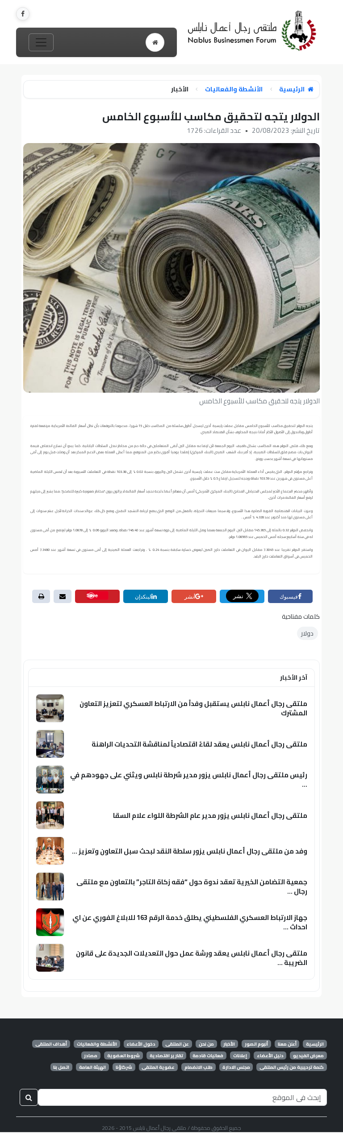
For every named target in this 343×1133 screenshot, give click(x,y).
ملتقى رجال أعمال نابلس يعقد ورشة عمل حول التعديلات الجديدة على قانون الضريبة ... (191, 958)
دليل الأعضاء (270, 1055)
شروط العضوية (123, 1055)
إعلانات (240, 1055)
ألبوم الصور (256, 1044)
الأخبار (229, 1044)
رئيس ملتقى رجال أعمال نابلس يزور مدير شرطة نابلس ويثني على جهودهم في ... (188, 779)
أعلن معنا (287, 1044)
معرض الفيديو (308, 1055)
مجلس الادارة (236, 1067)
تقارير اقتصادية (166, 1055)
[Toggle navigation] (41, 42)
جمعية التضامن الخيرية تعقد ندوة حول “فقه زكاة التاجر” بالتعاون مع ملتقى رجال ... (191, 886)
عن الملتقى (177, 1044)
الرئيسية (292, 89)
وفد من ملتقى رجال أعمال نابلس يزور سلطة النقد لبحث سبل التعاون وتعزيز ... (189, 851)
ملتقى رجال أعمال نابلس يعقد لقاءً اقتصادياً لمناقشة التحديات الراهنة (199, 744)
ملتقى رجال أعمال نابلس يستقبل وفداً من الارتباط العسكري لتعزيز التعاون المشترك (193, 708)
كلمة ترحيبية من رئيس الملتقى (291, 1067)
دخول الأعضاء (140, 1044)
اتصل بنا (61, 1067)
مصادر (90, 1055)
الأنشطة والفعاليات (234, 89)
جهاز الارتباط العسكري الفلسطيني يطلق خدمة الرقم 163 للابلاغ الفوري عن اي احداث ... (189, 922)
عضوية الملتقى (158, 1067)
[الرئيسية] (155, 42)
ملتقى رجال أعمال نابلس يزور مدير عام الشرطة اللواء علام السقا (210, 815)
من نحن (206, 1044)
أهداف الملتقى (51, 1044)
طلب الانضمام (198, 1067)
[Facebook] (22, 14)
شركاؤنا (124, 1067)
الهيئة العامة (92, 1067)
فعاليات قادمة (207, 1055)
